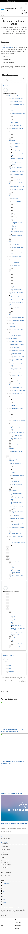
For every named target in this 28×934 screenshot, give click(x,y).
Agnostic (10, 668)
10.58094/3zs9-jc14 (7, 831)
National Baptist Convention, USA (17, 468)
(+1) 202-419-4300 (4, 842)
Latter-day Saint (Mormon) (14, 549)
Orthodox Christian (12, 552)
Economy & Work (4, 867)
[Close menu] (21, 8)
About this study (17, 37)
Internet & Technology (6, 872)
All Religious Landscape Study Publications (14, 823)
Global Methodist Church (16, 132)
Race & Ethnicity (4, 854)
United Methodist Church (16, 353)
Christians (5, 85)
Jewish (10, 594)
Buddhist (11, 599)
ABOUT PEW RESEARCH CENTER (7, 907)
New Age (13, 637)
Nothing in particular (13, 671)
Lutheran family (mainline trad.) (18, 372)
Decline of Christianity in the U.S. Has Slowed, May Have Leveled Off (12, 730)
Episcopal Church (14, 398)
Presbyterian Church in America (17, 186)
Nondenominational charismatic (17, 150)
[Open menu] (26, 4)
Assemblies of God (14, 198)
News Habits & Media (5, 875)
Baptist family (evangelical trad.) (18, 98)
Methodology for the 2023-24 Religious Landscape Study (12, 762)
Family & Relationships (6, 864)
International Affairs (5, 849)
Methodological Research (6, 878)
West (17, 47)
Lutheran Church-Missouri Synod (17, 171)
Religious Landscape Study (10, 9)
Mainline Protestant (13, 338)
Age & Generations (5, 860)
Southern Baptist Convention (16, 101)
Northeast (8, 47)
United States (4, 49)
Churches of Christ (14, 244)
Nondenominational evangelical (17, 143)
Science (2, 870)
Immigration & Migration (6, 852)
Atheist (10, 665)
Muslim (10, 597)
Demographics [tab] (4, 686)
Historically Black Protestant (14, 456)
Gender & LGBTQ (4, 862)
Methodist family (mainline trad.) (18, 350)
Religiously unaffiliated (8, 655)
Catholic (10, 546)
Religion (2, 857)
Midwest (3, 47)
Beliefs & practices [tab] (13, 686)
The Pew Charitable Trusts (19, 914)
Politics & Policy (4, 846)
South (12, 47)
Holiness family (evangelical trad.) (18, 270)
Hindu (10, 602)
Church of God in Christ (15, 515)
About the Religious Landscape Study (12, 793)
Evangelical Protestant (13, 95)
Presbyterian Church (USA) (16, 387)
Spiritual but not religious (16, 625)
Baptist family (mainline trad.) (17, 341)
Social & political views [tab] (5, 691)
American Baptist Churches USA (17, 344)
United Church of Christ (15, 424)
